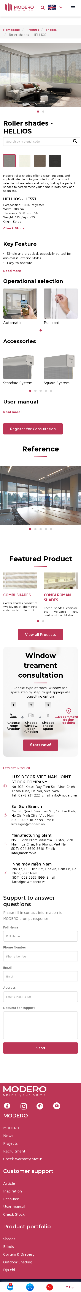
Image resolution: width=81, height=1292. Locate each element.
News (8, 1135)
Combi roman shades (57, 597)
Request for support (19, 1008)
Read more (12, 271)
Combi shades (17, 595)
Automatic (12, 322)
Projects (10, 1143)
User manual (14, 1206)
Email (7, 967)
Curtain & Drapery (19, 1254)
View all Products (40, 634)
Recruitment (14, 1151)
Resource (11, 1199)
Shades (9, 1239)
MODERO (11, 1128)
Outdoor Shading (17, 1262)
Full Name (11, 927)
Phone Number (14, 947)
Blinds (8, 1246)
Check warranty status (23, 1159)
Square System (57, 383)
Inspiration (12, 1191)
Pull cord (51, 322)
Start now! (40, 745)
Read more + (13, 412)
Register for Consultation (33, 429)
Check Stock (14, 228)
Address (9, 987)
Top (71, 1287)
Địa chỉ (9, 1269)
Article (9, 1183)
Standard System (17, 383)
